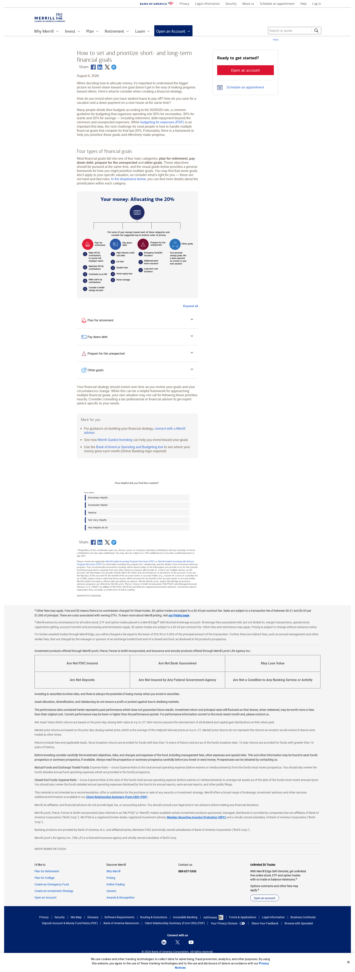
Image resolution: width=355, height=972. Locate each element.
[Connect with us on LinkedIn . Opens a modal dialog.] (163, 942)
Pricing (110, 877)
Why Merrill (113, 871)
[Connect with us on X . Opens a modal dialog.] (177, 942)
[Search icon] (316, 30)
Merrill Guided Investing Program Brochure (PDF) (130, 561)
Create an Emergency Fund (52, 884)
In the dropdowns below (128, 179)
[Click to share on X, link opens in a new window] (107, 67)
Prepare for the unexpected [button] (106, 353)
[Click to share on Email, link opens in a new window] (113, 67)
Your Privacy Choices (224, 923)
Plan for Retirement (47, 871)
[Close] (348, 962)
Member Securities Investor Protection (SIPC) (196, 817)
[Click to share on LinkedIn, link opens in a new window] (100, 67)
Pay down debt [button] (98, 337)
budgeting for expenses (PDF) (162, 122)
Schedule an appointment (245, 87)
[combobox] (294, 30)
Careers (111, 891)
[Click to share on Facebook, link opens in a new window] (93, 67)
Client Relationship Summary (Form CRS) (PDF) (117, 797)
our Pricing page (178, 615)
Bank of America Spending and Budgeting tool (129, 447)
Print (275, 39)
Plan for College (44, 877)
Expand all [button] (190, 306)
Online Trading (115, 884)
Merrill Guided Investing (115, 440)
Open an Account (45, 897)
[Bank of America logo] (157, 4)
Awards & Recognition (120, 897)
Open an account (264, 898)
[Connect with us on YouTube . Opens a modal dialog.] (191, 942)
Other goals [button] (96, 370)
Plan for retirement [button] (101, 320)
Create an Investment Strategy (54, 891)
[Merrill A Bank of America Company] (50, 17)
